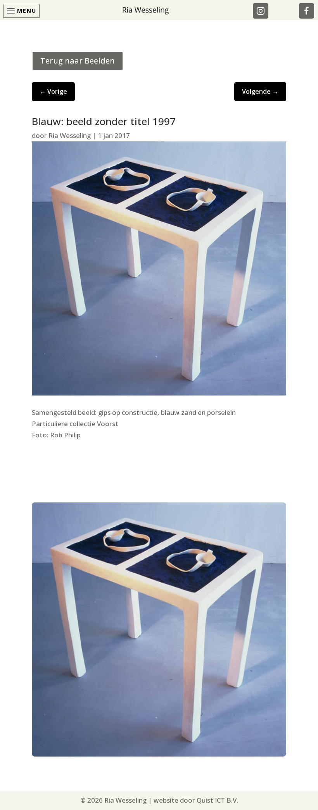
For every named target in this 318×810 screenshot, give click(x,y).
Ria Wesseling (69, 135)
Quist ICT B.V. (217, 800)
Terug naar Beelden (77, 60)
